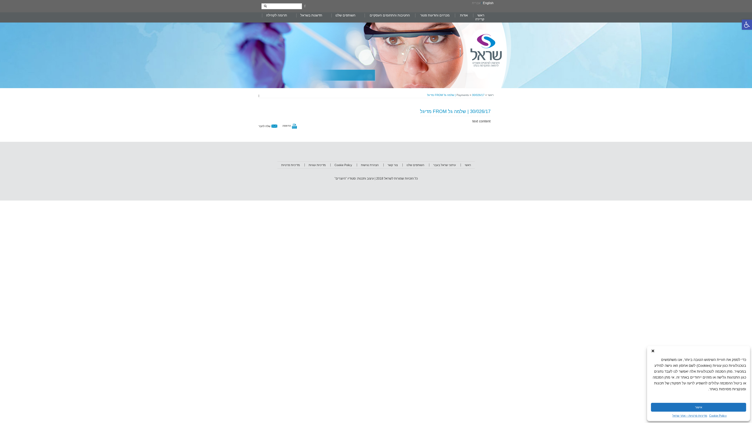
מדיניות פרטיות (290, 165)
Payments (462, 95)
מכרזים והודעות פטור (435, 15)
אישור (698, 407)
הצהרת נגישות (370, 165)
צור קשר (393, 165)
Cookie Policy (718, 415)
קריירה (479, 19)
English (488, 3)
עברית (476, 3)
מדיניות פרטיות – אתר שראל (689, 415)
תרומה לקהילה (276, 15)
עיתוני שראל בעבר (444, 165)
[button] (747, 25)
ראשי (480, 15)
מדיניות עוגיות (317, 165)
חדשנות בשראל (311, 15)
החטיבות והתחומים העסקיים (390, 15)
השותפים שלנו (345, 15)
